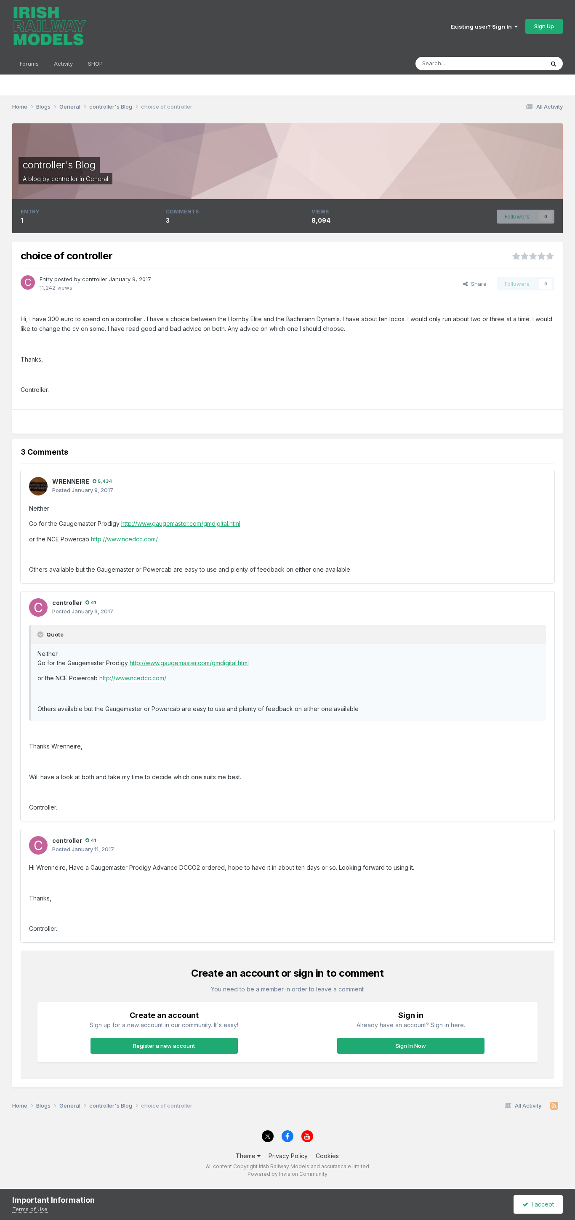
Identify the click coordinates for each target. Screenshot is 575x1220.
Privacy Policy (288, 1155)
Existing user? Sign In (482, 26)
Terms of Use (30, 1209)
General (97, 178)
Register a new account (164, 1045)
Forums (29, 63)
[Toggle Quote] (41, 634)
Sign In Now (411, 1045)
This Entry (520, 63)
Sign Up (544, 26)
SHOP (95, 63)
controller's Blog (59, 165)
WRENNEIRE (70, 481)
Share (477, 283)
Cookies (327, 1155)
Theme (246, 1155)
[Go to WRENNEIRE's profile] (38, 486)
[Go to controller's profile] (28, 282)
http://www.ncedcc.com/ (124, 539)
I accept (541, 1204)
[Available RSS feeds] (554, 1106)
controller (64, 178)
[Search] (553, 63)
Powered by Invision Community (287, 1174)
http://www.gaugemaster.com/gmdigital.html (180, 523)
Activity (63, 63)
